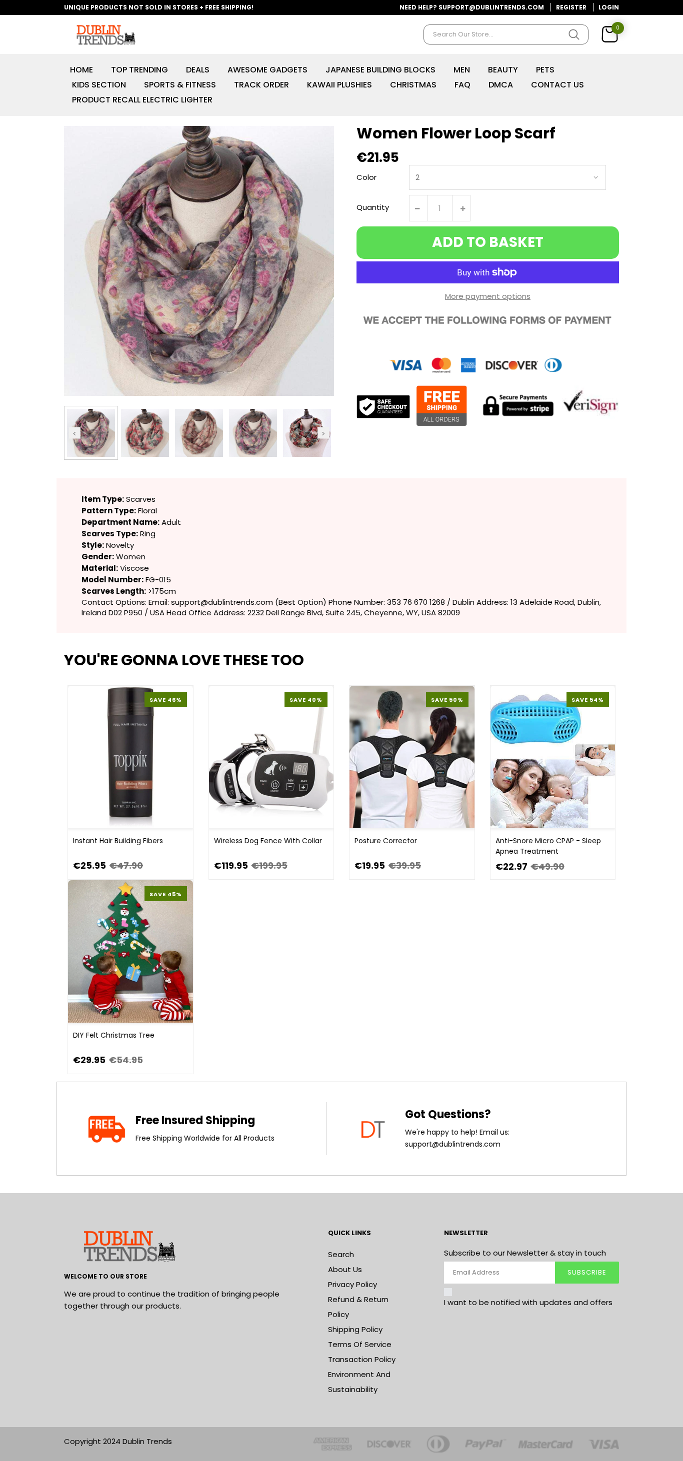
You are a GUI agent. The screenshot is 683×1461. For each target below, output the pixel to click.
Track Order (261, 84)
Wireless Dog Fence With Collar (268, 841)
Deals (198, 69)
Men (462, 69)
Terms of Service (360, 1344)
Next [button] (323, 432)
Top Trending (139, 69)
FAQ (462, 84)
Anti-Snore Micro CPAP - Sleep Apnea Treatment (548, 846)
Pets (545, 69)
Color (366, 177)
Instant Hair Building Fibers (118, 841)
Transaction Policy (362, 1359)
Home (81, 69)
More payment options (487, 296)
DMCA (500, 84)
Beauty (503, 69)
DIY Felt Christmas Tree (113, 1035)
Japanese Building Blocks (381, 69)
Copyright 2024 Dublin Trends (118, 1441)
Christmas (413, 84)
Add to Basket (488, 242)
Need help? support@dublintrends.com (472, 7)
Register (571, 7)
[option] (91, 433)
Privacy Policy (352, 1284)
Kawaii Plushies (339, 84)
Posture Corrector (385, 841)
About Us (345, 1269)
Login (608, 7)
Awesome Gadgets (268, 69)
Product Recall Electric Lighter (142, 99)
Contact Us (557, 84)
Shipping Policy (355, 1329)
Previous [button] (74, 432)
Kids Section (99, 84)
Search (341, 1254)
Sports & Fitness (180, 84)
